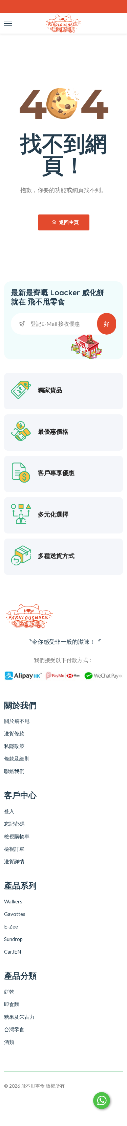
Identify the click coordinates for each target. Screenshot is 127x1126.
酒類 (9, 1042)
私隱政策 (14, 746)
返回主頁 (68, 222)
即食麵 (11, 1004)
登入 (9, 811)
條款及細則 (16, 758)
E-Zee (11, 926)
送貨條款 (14, 733)
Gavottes (14, 914)
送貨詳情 (14, 861)
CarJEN (12, 952)
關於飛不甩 (16, 721)
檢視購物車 (16, 836)
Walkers (13, 901)
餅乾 (9, 992)
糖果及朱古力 (19, 1017)
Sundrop (13, 939)
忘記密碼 (14, 824)
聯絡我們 (14, 771)
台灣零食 (14, 1029)
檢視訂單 (14, 849)
